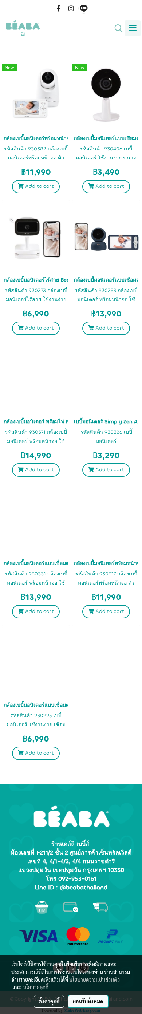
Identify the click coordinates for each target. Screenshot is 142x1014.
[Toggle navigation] (133, 28)
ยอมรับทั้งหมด (88, 1001)
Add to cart (39, 186)
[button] (116, 28)
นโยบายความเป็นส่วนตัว (94, 979)
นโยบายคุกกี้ (35, 987)
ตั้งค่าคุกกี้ (49, 1001)
